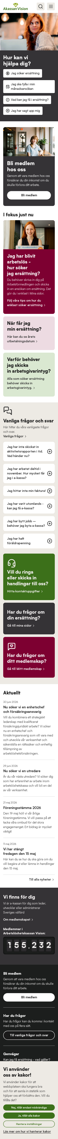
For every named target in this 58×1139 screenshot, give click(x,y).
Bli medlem (29, 195)
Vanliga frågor (13, 436)
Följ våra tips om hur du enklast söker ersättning (25, 303)
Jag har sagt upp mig (25, 111)
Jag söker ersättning (25, 73)
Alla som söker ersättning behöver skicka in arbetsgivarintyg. (25, 383)
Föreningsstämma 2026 (22, 808)
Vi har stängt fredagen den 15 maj (19, 851)
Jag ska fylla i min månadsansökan (23, 86)
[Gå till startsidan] (16, 6)
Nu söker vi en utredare (21, 771)
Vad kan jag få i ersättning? (29, 100)
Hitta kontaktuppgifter (23, 591)
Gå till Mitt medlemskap (24, 669)
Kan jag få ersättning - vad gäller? (26, 1059)
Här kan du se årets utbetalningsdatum (21, 339)
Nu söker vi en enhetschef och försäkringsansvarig (23, 709)
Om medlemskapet (16, 919)
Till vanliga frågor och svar (29, 1035)
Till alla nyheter (40, 879)
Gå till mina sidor (19, 625)
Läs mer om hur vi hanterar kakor (27, 1131)
